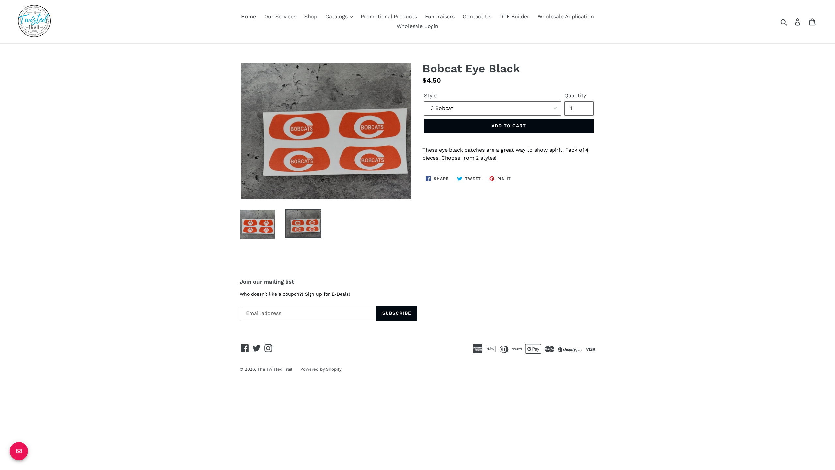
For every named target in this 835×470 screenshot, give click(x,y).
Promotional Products (389, 16)
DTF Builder (514, 16)
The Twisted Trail (274, 369)
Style (430, 95)
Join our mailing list (267, 281)
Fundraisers (440, 16)
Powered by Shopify (321, 369)
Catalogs (337, 16)
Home (248, 16)
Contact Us (477, 16)
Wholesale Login (417, 26)
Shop (310, 16)
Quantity (575, 95)
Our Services (280, 16)
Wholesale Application (566, 16)
